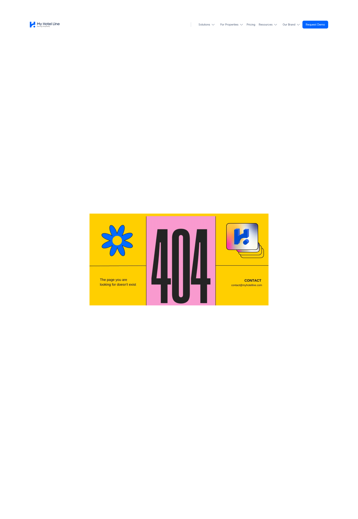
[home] (45, 24)
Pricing (250, 24)
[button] (206, 24)
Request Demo (315, 24)
